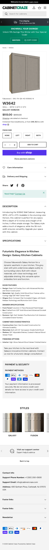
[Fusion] (34, 422)
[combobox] (24, 13)
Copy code (32, 40)
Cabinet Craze (12, 544)
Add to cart (32, 145)
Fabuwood (7, 99)
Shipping (6, 118)
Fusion (34, 435)
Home (4, 47)
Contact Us (20, 194)
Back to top (24, 461)
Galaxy (12, 435)
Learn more (33, 2)
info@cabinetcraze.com (27, 482)
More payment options (24, 158)
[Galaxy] (12, 422)
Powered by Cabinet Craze (26, 544)
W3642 (11, 47)
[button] (39, 7)
